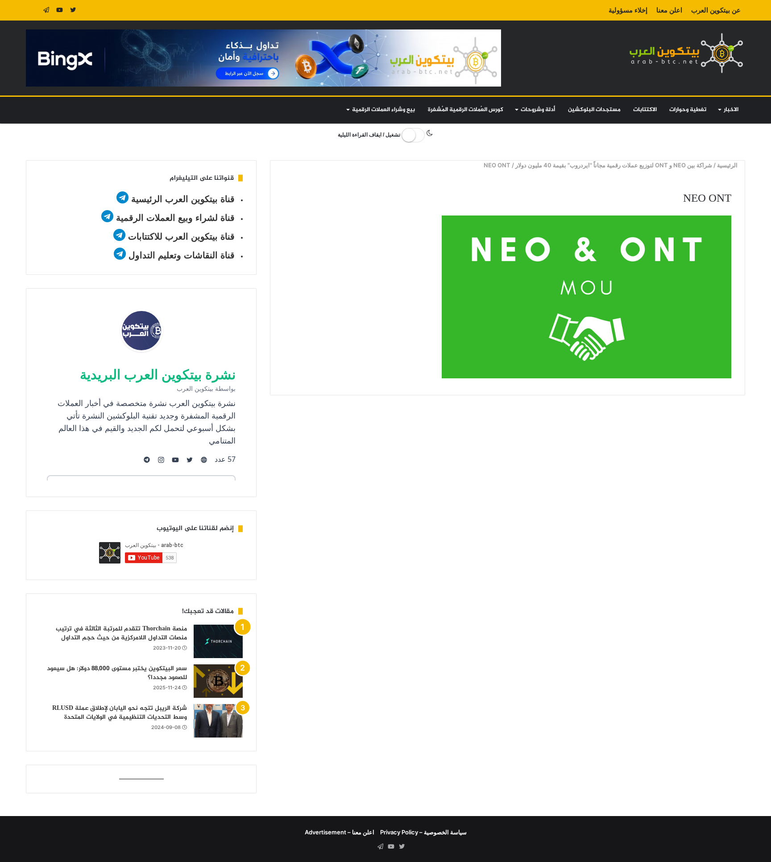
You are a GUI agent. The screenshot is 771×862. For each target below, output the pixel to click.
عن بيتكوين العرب (716, 10)
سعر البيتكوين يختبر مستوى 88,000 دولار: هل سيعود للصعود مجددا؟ (117, 673)
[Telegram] (46, 10)
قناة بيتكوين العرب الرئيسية (183, 199)
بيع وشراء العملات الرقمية (383, 110)
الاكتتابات (645, 110)
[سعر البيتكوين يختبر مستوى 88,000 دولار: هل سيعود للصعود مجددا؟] (218, 681)
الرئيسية (728, 165)
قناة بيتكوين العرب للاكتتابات (180, 236)
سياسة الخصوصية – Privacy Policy (423, 832)
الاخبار (731, 110)
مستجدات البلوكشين (594, 110)
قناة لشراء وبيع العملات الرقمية (175, 218)
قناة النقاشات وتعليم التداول (181, 255)
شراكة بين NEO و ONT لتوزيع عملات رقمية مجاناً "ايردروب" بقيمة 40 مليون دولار (613, 165)
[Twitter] (72, 10)
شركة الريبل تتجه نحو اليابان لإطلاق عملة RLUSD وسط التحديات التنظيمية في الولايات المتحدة (119, 712)
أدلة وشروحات (538, 110)
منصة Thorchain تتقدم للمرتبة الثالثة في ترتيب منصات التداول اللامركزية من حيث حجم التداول (121, 633)
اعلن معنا (669, 10)
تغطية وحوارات (687, 110)
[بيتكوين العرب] (686, 53)
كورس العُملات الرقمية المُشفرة (465, 110)
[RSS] (32, 10)
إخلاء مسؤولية (628, 10)
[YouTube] (59, 10)
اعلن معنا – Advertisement (339, 832)
